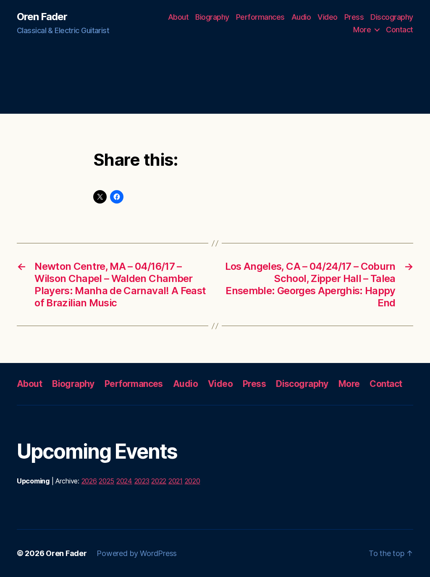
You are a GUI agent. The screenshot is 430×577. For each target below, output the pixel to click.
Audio (301, 17)
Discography (391, 17)
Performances (260, 17)
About (178, 17)
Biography (212, 17)
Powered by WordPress (137, 553)
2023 (141, 481)
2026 (89, 481)
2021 (175, 481)
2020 (192, 481)
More (362, 29)
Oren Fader (42, 17)
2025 (106, 481)
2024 (124, 481)
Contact (399, 29)
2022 (158, 481)
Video (327, 17)
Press (354, 17)
